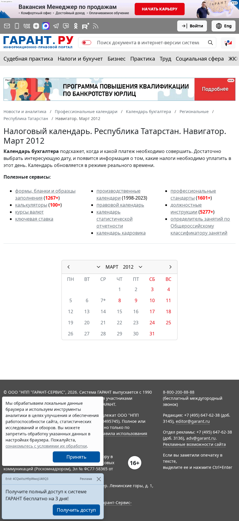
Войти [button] (196, 26)
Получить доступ (76, 510)
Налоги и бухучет (80, 58)
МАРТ (112, 267)
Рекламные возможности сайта (194, 444)
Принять (76, 457)
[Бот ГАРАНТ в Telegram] (65, 25)
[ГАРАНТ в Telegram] (55, 25)
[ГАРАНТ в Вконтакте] (26, 25)
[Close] (99, 479)
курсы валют (29, 212)
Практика (142, 58)
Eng (228, 26)
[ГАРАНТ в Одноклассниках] (75, 25)
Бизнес (117, 58)
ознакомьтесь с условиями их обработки (46, 446)
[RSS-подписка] (95, 25)
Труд (165, 58)
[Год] (140, 267)
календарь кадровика (121, 233)
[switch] (86, 42)
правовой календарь (120, 205)
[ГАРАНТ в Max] (46, 26)
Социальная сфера (200, 58)
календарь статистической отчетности (114, 219)
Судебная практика (28, 58)
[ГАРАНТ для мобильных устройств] (16, 25)
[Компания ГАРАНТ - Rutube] (85, 25)
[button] (228, 42)
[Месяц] (98, 267)
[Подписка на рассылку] (6, 25)
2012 (128, 267)
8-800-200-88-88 (178, 392)
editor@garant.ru (193, 421)
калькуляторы (31, 205)
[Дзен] (36, 26)
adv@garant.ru (201, 438)
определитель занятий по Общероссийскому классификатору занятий (200, 226)
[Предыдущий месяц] (68, 267)
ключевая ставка (34, 219)
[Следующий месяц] (170, 267)
